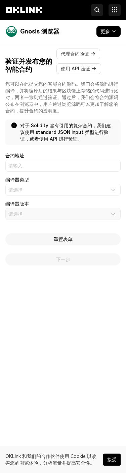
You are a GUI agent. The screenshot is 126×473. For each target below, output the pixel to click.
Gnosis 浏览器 (39, 31)
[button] (23, 16)
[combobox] (63, 190)
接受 (112, 459)
